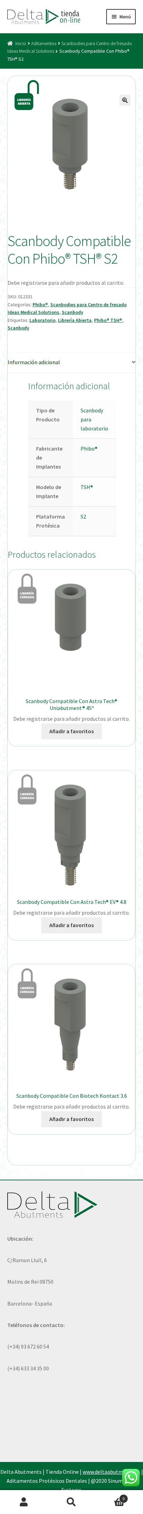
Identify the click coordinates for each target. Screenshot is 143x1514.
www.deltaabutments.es (111, 1471)
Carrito (110, 1496)
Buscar (71, 1502)
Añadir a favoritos (71, 731)
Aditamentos (43, 43)
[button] (125, 100)
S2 (83, 516)
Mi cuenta (24, 1502)
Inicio (20, 43)
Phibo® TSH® (108, 320)
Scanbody (72, 312)
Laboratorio (43, 320)
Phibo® (40, 304)
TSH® (87, 487)
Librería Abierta (75, 320)
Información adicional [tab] (34, 362)
